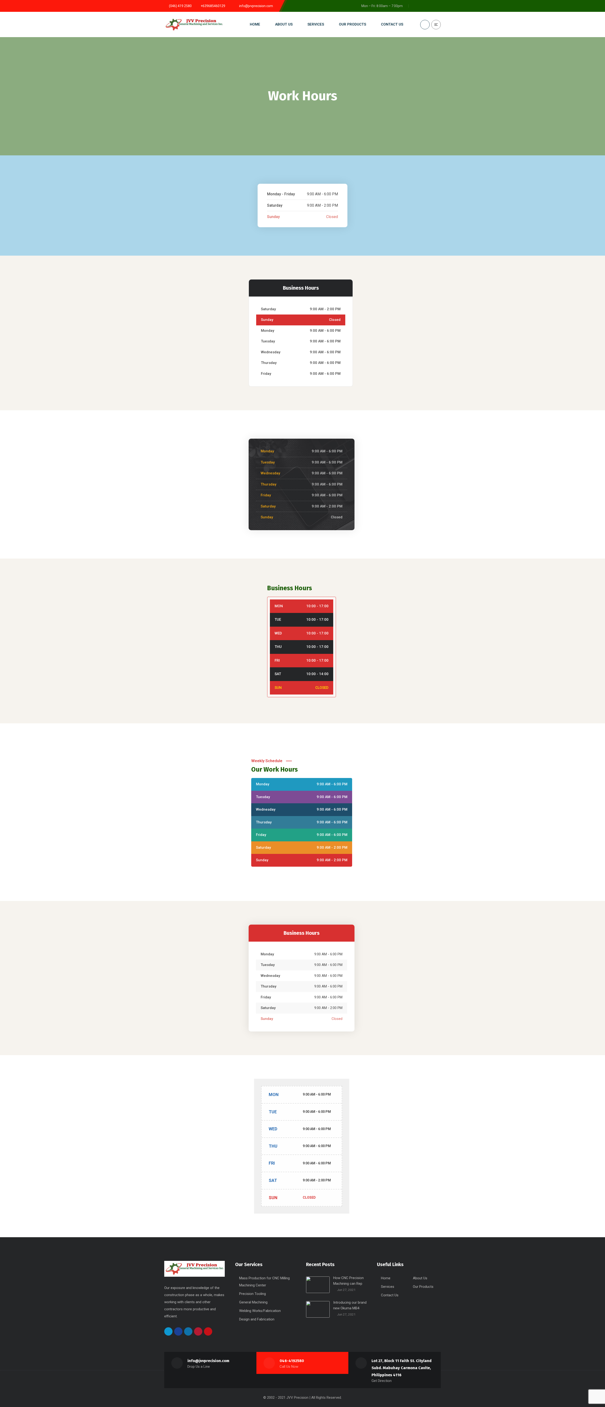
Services (387, 1287)
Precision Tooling (252, 1294)
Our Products (423, 1287)
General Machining (253, 1302)
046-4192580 (292, 1361)
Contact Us (389, 1295)
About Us (420, 1278)
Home (385, 1278)
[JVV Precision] (194, 24)
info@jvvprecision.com (208, 1361)
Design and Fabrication (256, 1319)
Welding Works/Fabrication (260, 1311)
